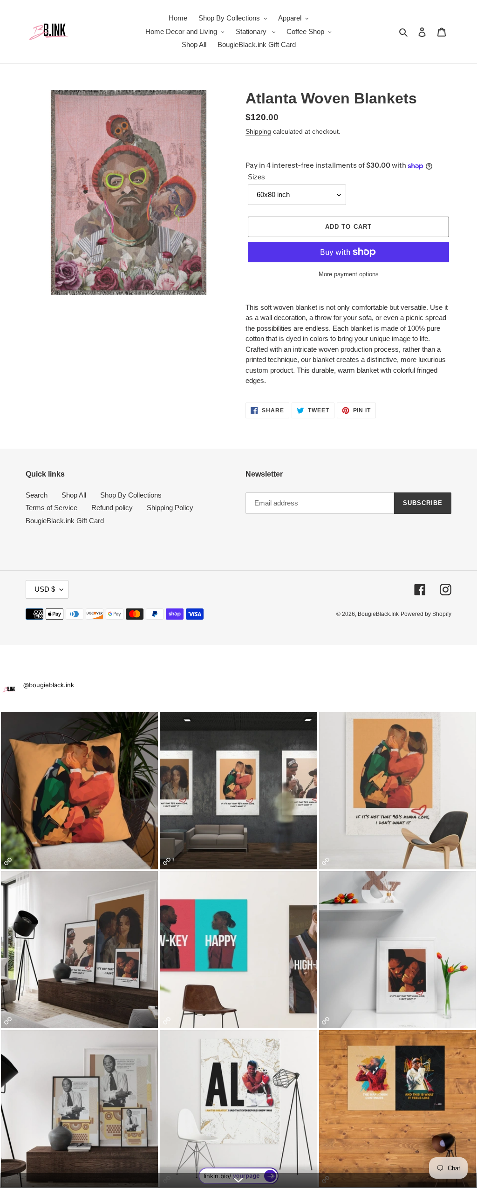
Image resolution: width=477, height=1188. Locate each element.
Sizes (256, 177)
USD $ (44, 589)
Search (37, 495)
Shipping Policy (170, 508)
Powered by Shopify (426, 614)
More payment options (349, 274)
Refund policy (112, 508)
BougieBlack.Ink (378, 614)
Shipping (258, 131)
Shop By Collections (131, 495)
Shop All (73, 495)
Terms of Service (51, 508)
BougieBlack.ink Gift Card (65, 521)
